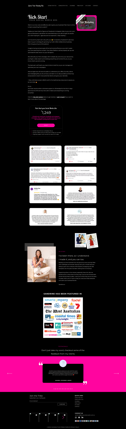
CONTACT (77, 406)
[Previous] (9, 373)
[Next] (116, 373)
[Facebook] (79, 417)
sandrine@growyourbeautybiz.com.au (85, 415)
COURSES (77, 401)
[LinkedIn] (82, 417)
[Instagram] (76, 417)
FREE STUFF (78, 403)
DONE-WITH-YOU (79, 399)
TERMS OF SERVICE (65, 427)
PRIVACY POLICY (75, 427)
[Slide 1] (55, 388)
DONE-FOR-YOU (79, 397)
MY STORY (77, 404)
